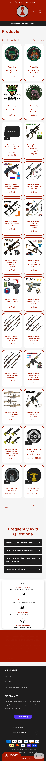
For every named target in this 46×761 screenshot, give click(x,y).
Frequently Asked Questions (16, 687)
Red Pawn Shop (21, 749)
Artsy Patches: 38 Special (34, 450)
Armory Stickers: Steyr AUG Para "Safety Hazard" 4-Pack (12, 452)
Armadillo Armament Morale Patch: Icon (12, 70)
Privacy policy (33, 752)
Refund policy (21, 752)
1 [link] (6, 506)
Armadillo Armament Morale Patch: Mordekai (34, 70)
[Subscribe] (38, 659)
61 (33, 506)
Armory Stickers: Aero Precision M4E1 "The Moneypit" (34, 148)
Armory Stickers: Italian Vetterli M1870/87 (34, 338)
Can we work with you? (16, 569)
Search (8, 676)
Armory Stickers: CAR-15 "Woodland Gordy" (34, 224)
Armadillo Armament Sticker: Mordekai (34, 109)
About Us (9, 682)
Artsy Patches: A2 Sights (12, 489)
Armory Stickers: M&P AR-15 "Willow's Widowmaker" (34, 376)
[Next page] (39, 506)
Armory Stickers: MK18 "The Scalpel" (34, 414)
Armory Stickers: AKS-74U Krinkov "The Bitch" (12, 187)
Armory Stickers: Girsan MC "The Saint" (34, 301)
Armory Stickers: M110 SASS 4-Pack (12, 414)
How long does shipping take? (19, 542)
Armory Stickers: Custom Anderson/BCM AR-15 (34, 263)
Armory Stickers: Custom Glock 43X (12, 301)
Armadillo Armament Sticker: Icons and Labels (12, 109)
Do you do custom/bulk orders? (20, 550)
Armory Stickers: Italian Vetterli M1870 (12, 338)
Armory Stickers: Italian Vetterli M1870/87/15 (12, 375)
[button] (5, 11)
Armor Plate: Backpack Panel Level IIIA (12, 147)
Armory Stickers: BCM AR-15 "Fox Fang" (12, 224)
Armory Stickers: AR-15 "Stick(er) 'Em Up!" (34, 187)
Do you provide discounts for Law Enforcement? (21, 559)
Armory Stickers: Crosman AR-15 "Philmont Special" (12, 263)
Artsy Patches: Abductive (34, 489)
